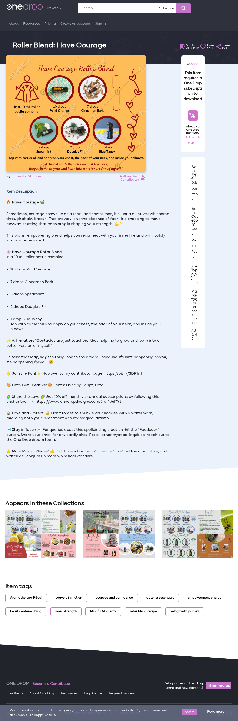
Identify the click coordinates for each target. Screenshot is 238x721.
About (14, 23)
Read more (215, 711)
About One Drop (42, 693)
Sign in (100, 23)
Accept (190, 712)
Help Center (93, 693)
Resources (31, 23)
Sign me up (220, 685)
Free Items (14, 693)
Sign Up (192, 115)
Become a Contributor (51, 684)
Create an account (75, 23)
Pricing (50, 23)
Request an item (122, 693)
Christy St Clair (27, 176)
